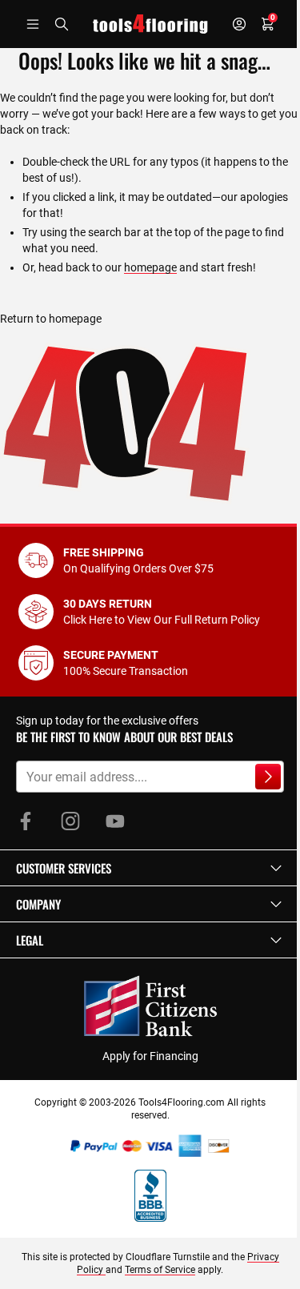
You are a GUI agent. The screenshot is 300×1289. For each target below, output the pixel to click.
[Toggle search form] (61, 24)
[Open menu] (32, 24)
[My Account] (239, 24)
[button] (150, 867)
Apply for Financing (150, 1056)
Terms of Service (160, 1269)
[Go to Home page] (150, 24)
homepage (150, 267)
